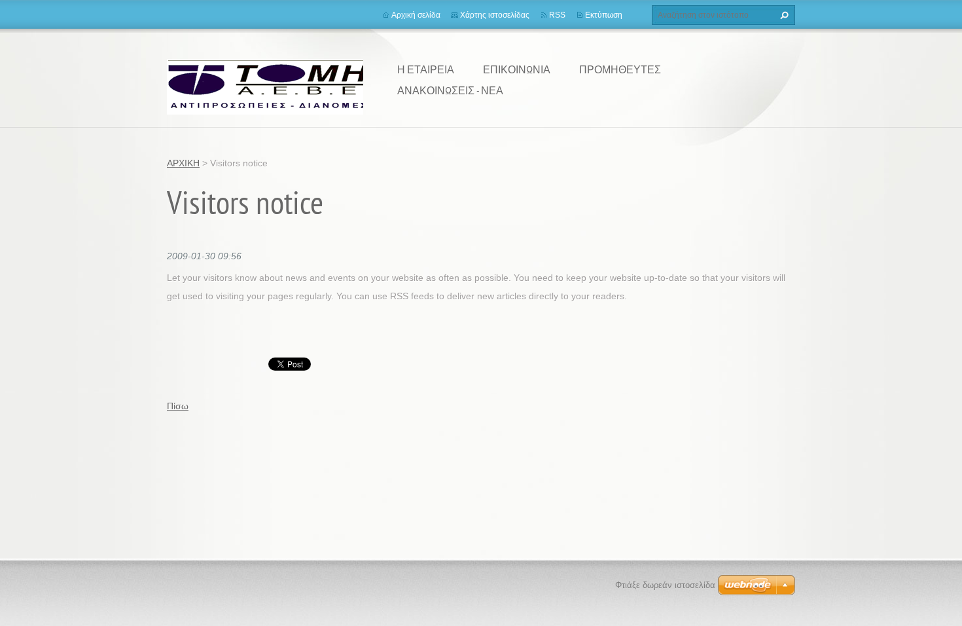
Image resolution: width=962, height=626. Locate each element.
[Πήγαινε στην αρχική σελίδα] (272, 86)
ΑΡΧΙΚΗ (183, 163)
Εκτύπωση (603, 15)
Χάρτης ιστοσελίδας (494, 15)
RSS (557, 15)
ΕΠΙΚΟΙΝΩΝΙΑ (516, 69)
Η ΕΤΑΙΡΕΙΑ (425, 69)
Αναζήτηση (783, 15)
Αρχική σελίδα (415, 15)
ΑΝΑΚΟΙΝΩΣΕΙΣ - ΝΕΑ (450, 90)
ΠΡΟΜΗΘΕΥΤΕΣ (620, 69)
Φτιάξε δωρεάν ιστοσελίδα (665, 585)
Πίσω (177, 406)
